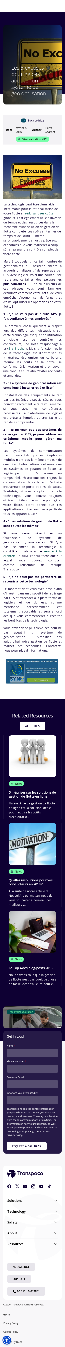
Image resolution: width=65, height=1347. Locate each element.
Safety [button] (12, 1222)
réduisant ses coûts (39, 213)
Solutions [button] (14, 1200)
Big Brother (17, 348)
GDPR (6, 1314)
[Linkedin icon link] (25, 1186)
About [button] (12, 1233)
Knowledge (21, 1267)
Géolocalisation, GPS (34, 139)
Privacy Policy (10, 1323)
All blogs (32, 726)
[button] (6, 1340)
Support (19, 1279)
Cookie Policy (10, 1331)
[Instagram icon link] (33, 1186)
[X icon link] (17, 1186)
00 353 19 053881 (28, 1291)
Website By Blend (12, 1341)
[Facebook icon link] (9, 1186)
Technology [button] (16, 1211)
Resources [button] (15, 1244)
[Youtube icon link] (41, 1186)
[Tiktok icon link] (49, 1186)
